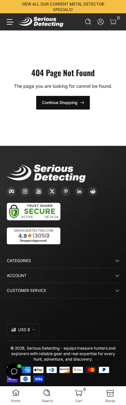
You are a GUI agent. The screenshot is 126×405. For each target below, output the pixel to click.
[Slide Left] (11, 6)
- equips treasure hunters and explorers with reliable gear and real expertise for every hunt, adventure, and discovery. (63, 354)
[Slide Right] (114, 6)
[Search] (88, 22)
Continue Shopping (60, 102)
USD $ (24, 329)
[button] (88, 22)
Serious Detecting (43, 348)
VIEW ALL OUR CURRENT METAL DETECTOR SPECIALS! (63, 7)
